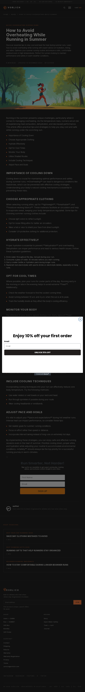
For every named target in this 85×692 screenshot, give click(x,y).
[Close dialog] (80, 319)
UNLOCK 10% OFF (42, 352)
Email (6, 341)
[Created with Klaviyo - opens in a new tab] (42, 374)
